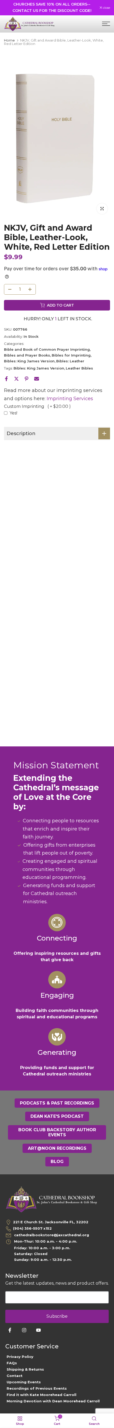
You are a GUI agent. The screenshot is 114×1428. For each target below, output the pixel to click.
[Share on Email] (36, 378)
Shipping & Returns (25, 1369)
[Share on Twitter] (16, 378)
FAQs (12, 1363)
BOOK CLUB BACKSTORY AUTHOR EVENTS (57, 1132)
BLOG (57, 1161)
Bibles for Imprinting (71, 355)
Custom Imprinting (37, 406)
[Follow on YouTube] (38, 1330)
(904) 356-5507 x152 (32, 1228)
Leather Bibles (79, 368)
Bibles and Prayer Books (27, 355)
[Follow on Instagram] (24, 1330)
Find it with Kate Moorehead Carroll (41, 1395)
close (106, 7)
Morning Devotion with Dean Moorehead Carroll (53, 1401)
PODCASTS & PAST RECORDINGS (57, 1103)
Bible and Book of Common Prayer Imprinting (47, 349)
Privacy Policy (20, 1356)
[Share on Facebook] (6, 378)
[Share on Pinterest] (26, 378)
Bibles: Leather (70, 361)
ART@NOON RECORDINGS (57, 1148)
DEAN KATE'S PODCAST (57, 1116)
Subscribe (57, 1316)
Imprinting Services (70, 399)
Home (9, 40)
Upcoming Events (24, 1382)
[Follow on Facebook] (9, 1330)
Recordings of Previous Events (37, 1388)
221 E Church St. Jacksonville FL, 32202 (50, 1222)
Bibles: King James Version (29, 361)
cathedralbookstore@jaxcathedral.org (51, 1235)
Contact (15, 1376)
